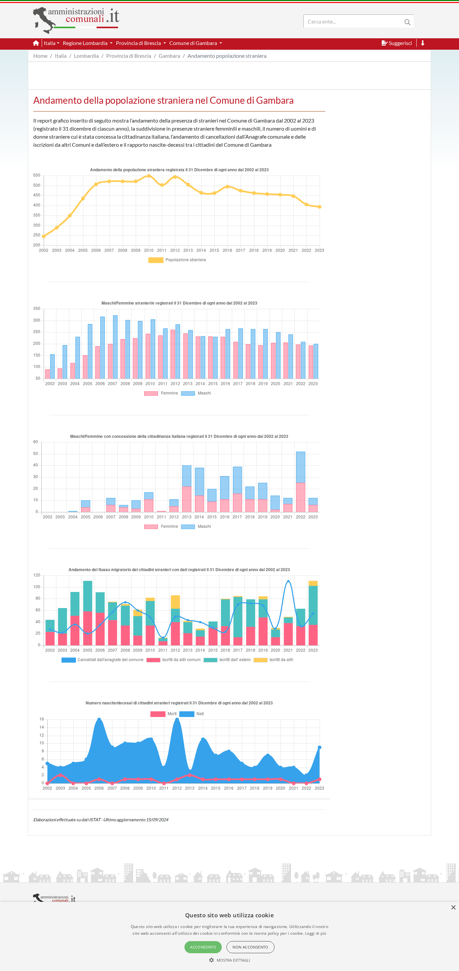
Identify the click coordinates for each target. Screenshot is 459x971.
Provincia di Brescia (128, 55)
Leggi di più (316, 933)
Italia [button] (49, 43)
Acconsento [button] (203, 947)
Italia (61, 55)
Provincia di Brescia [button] (139, 43)
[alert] (229, 936)
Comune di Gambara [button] (193, 43)
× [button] (453, 907)
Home (40, 55)
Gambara (169, 55)
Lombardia (86, 55)
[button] (229, 960)
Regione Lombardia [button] (86, 43)
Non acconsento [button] (250, 947)
